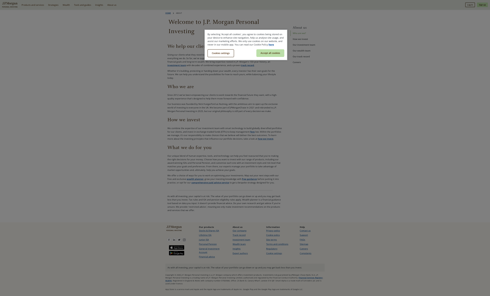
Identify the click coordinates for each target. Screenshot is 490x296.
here (271, 44)
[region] (245, 45)
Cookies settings (221, 53)
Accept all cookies (270, 53)
